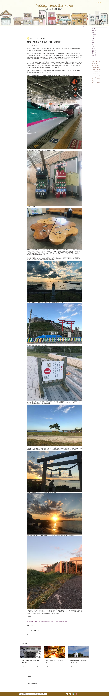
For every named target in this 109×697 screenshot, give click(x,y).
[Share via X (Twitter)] (31, 630)
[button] (74, 26)
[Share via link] (38, 630)
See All (87, 643)
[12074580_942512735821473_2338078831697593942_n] (73, 694)
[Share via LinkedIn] (35, 630)
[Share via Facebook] (27, 630)
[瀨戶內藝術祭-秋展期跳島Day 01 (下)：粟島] (30, 652)
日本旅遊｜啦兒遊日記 (54, 9)
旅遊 (28, 625)
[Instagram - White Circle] (70, 694)
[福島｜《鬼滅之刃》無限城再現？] (54, 652)
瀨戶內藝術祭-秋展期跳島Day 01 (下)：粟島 (30, 661)
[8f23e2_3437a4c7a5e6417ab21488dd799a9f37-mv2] (76, 694)
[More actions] (81, 38)
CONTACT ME (98, 2)
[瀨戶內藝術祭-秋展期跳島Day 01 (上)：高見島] (78, 652)
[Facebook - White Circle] (67, 694)
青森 (32, 625)
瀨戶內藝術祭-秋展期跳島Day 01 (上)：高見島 (78, 661)
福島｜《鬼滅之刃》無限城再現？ (54, 661)
